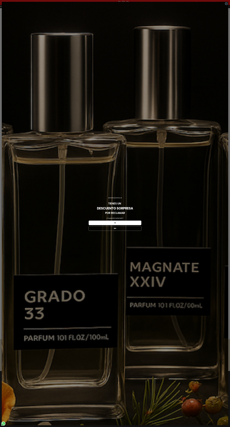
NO (115, 228)
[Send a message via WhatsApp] (3, 423)
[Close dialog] (226, 4)
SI (115, 223)
